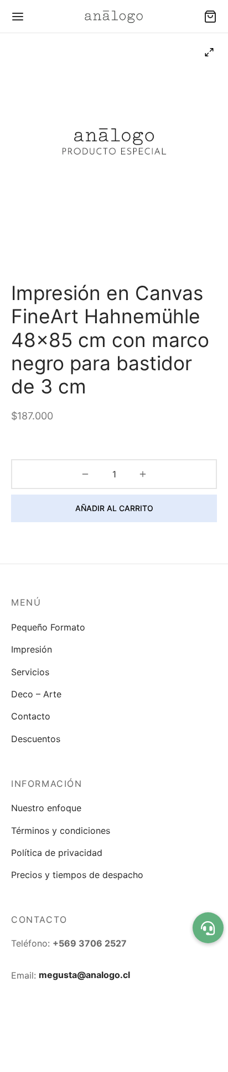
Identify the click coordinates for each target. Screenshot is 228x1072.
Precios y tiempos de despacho (77, 874)
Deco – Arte (36, 694)
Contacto (30, 716)
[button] (208, 927)
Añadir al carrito (114, 508)
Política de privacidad (56, 852)
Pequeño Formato (48, 627)
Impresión (31, 649)
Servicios (30, 671)
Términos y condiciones (60, 830)
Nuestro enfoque (46, 807)
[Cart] (210, 16)
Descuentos (35, 738)
